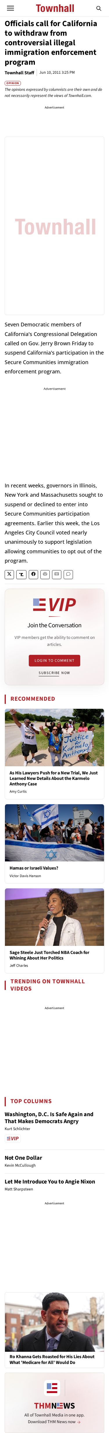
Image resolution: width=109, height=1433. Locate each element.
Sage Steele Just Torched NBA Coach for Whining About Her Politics (49, 955)
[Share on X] (9, 574)
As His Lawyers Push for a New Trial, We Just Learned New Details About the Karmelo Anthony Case (54, 778)
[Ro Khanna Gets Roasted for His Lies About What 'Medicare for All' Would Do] (54, 1322)
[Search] (98, 8)
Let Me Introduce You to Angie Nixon (50, 1182)
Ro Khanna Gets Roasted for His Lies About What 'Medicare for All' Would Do (52, 1359)
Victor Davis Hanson (25, 876)
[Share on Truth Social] (21, 574)
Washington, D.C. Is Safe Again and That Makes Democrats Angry (49, 1117)
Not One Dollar (23, 1158)
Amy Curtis (18, 791)
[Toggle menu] (10, 8)
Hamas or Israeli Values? (34, 868)
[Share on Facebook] (33, 574)
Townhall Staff (19, 73)
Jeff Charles (19, 965)
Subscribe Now (54, 672)
